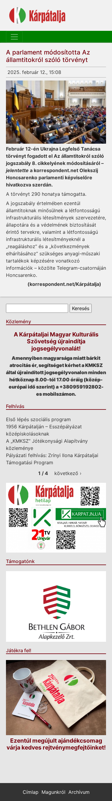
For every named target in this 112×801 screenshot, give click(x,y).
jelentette (17, 170)
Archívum (79, 792)
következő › (68, 473)
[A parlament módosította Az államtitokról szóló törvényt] (56, 112)
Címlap (31, 792)
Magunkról (53, 792)
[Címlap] (37, 15)
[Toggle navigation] (14, 37)
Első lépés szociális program (38, 419)
